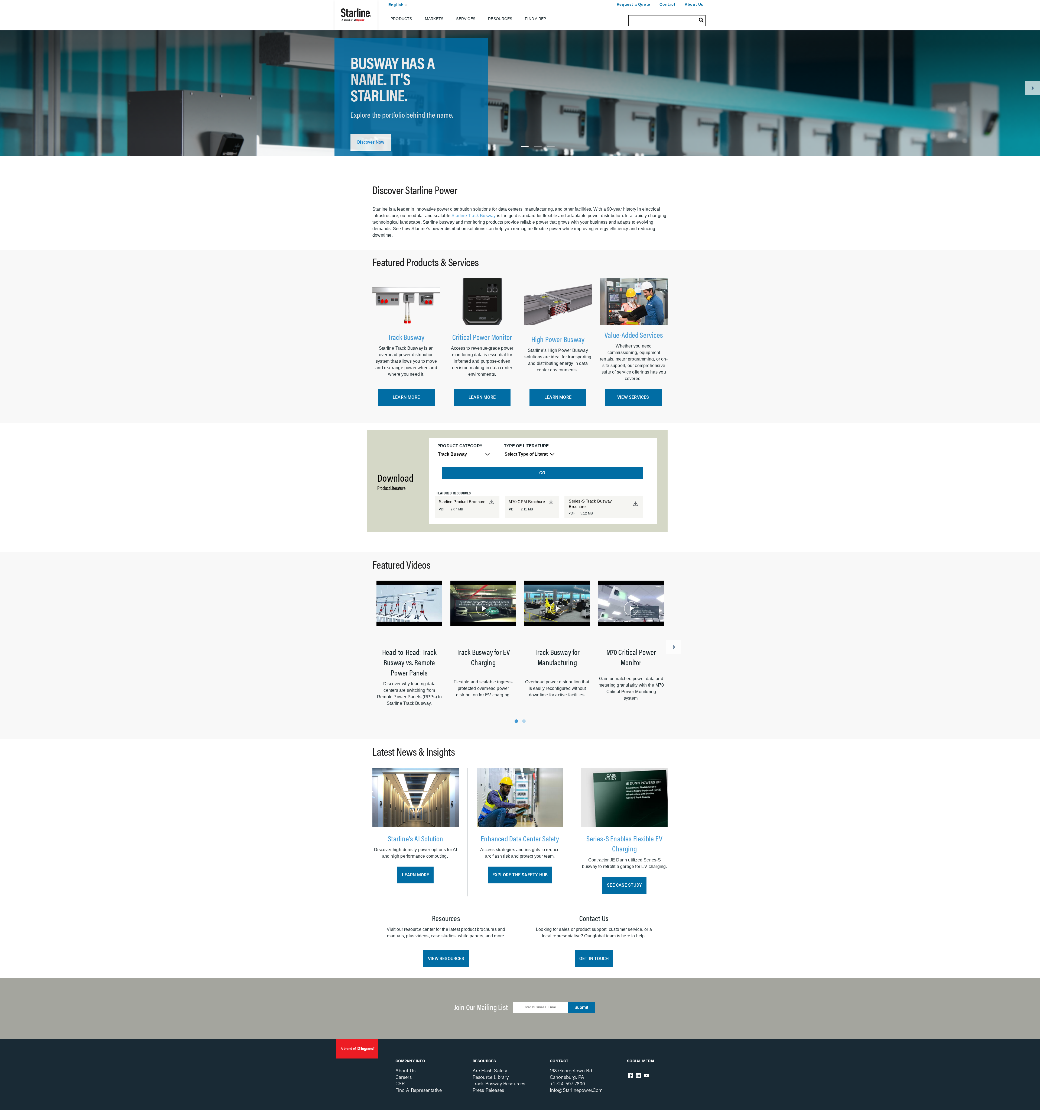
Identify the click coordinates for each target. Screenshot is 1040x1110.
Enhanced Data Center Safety (520, 838)
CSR (400, 1083)
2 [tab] (538, 146)
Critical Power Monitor (482, 336)
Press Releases (488, 1089)
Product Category (459, 445)
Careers (403, 1076)
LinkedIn (638, 1075)
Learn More (406, 397)
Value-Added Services (633, 334)
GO (542, 472)
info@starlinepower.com (576, 1089)
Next (1032, 88)
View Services (633, 397)
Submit (581, 1007)
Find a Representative (418, 1089)
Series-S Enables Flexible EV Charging (624, 843)
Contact (667, 4)
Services (465, 19)
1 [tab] (525, 146)
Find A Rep (535, 19)
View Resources (446, 958)
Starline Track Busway (473, 215)
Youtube (646, 1075)
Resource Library (491, 1076)
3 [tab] (551, 146)
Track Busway (406, 336)
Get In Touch (594, 958)
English (396, 4)
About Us (694, 4)
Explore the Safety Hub (520, 874)
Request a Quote (633, 4)
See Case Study (624, 885)
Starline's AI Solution (415, 838)
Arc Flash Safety (490, 1070)
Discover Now (370, 142)
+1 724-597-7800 (567, 1083)
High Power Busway (557, 338)
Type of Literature (526, 445)
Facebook (630, 1075)
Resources (500, 19)
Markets (434, 19)
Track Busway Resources (499, 1083)
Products (401, 19)
